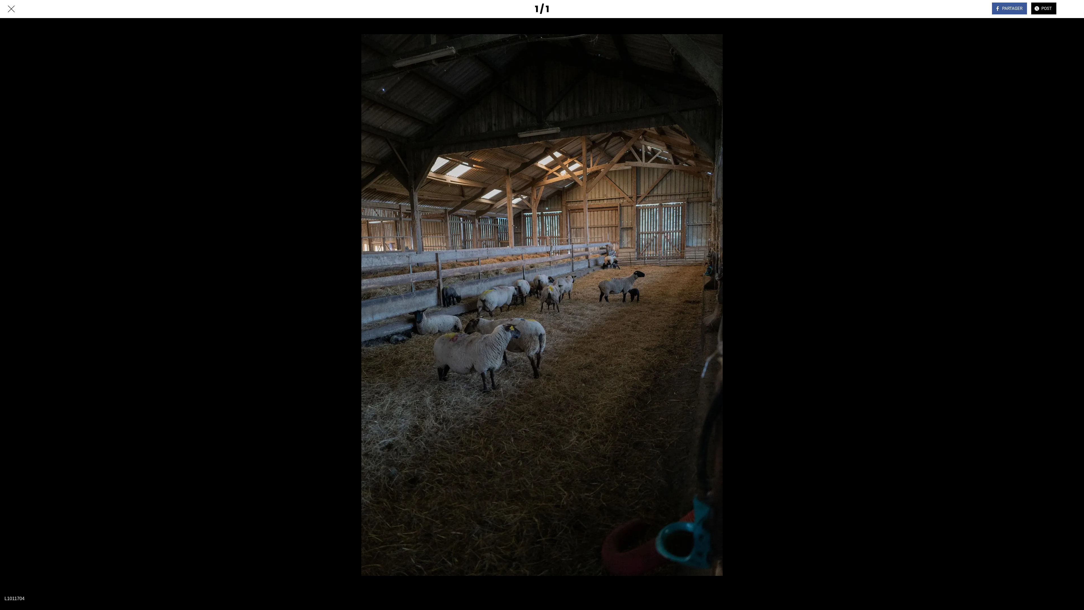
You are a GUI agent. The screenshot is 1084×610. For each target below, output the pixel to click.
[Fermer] (11, 9)
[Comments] (1072, 9)
